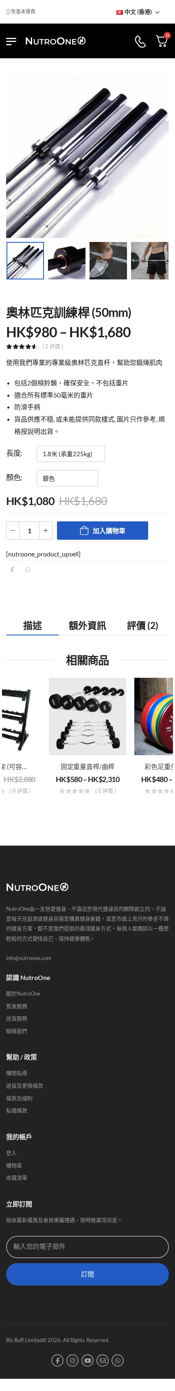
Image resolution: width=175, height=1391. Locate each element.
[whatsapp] (118, 1360)
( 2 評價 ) (52, 346)
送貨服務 (16, 1018)
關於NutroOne (23, 993)
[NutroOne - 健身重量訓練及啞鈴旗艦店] (55, 41)
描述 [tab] (32, 625)
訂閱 (87, 1274)
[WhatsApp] (28, 570)
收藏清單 (16, 1177)
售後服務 (16, 1006)
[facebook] (57, 1360)
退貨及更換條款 (24, 1085)
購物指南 (16, 1073)
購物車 (14, 1165)
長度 (13, 452)
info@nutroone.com (28, 958)
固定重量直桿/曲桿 (88, 766)
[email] (102, 1360)
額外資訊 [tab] (87, 625)
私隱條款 (16, 1110)
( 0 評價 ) (20, 791)
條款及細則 (19, 1098)
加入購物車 (109, 530)
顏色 (13, 477)
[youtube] (87, 1360)
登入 (11, 1152)
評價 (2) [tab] (142, 625)
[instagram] (72, 1360)
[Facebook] (12, 570)
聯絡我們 (16, 1031)
